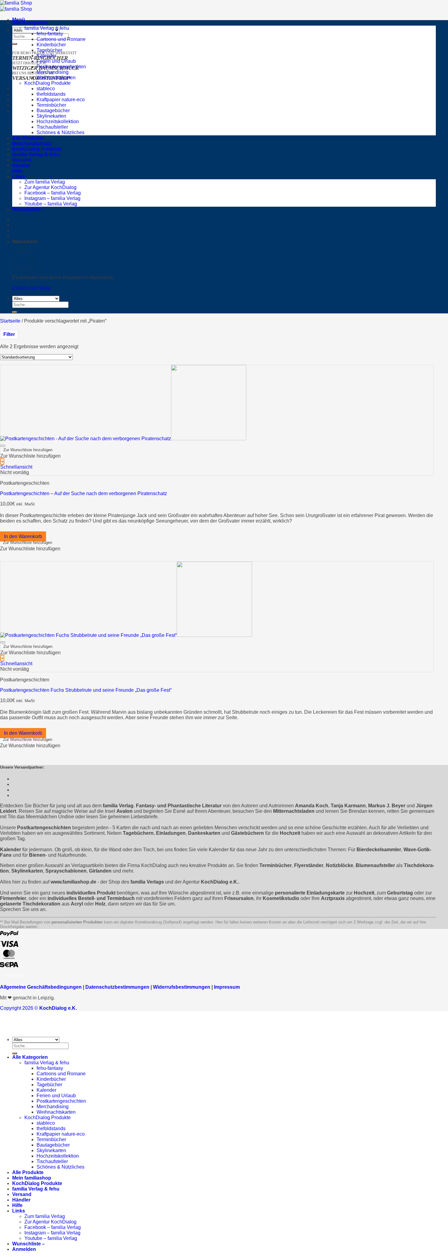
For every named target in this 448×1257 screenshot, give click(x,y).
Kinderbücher (51, 44)
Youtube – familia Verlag (50, 203)
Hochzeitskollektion (58, 121)
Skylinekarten (51, 116)
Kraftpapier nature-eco (61, 99)
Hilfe (17, 170)
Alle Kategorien (30, 22)
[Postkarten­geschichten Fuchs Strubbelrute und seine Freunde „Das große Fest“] (126, 635)
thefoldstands (51, 94)
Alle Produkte (28, 138)
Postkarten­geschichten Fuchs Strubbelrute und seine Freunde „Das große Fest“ (86, 690)
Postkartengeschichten (61, 66)
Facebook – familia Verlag (52, 192)
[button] (27, 450)
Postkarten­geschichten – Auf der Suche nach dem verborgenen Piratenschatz (83, 493)
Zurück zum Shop (31, 288)
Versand (21, 159)
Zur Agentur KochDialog (50, 187)
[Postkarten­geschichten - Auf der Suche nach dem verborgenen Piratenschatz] (123, 438)
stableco (46, 88)
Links (18, 176)
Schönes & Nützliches (60, 132)
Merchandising (53, 72)
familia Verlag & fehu (46, 28)
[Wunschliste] (2, 446)
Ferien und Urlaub (56, 61)
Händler (21, 165)
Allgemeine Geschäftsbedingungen (41, 987)
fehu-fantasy (50, 33)
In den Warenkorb (23, 536)
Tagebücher (49, 50)
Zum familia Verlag (44, 181)
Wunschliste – (28, 209)
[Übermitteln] (14, 44)
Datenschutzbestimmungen (117, 987)
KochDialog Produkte (47, 83)
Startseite (10, 320)
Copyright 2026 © (38, 1008)
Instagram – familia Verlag (52, 198)
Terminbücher (51, 105)
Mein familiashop (31, 143)
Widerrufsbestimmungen (181, 987)
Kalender (46, 55)
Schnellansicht (16, 467)
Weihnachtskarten (56, 77)
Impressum (227, 987)
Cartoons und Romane (61, 39)
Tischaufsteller (52, 127)
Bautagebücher (53, 110)
